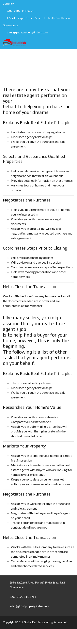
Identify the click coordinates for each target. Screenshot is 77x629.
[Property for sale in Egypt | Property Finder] (13, 42)
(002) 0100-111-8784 (20, 10)
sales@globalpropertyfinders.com (27, 32)
